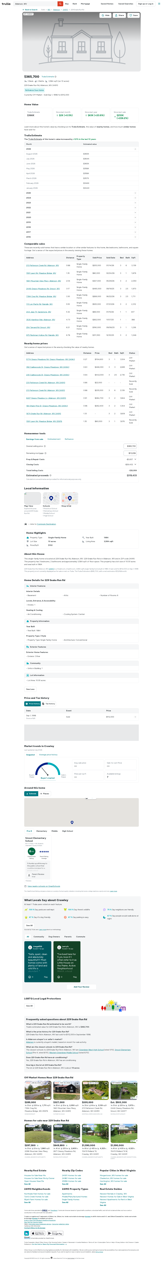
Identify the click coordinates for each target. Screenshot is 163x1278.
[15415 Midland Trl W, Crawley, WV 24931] (124, 1133)
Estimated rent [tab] (54, 439)
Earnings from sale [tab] (34, 439)
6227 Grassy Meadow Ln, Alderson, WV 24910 (46, 398)
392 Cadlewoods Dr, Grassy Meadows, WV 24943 (47, 367)
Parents (68, 937)
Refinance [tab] (69, 439)
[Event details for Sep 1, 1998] (135, 716)
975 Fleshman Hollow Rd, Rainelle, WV (42, 335)
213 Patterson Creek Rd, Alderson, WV (42, 265)
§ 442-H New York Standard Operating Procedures (39, 1220)
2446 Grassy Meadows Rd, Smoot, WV (43, 289)
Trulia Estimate (35, 139)
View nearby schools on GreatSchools (44, 886)
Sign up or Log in (145, 4)
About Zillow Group (41, 1242)
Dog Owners (54, 937)
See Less (31, 689)
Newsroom (71, 1242)
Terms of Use (93, 1242)
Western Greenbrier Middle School (63, 1053)
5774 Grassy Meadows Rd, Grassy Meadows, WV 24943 (50, 359)
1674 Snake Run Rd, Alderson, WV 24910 (43, 413)
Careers (64, 1242)
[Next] (137, 1097)
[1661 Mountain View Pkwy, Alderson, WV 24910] (66, 1090)
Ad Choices (129, 1242)
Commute (80, 937)
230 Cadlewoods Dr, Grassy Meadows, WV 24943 (47, 375)
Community (39, 937)
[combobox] (38, 3)
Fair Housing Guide (55, 1242)
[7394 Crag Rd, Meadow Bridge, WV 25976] (38, 1090)
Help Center (71, 1258)
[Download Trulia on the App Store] (38, 1233)
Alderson (56, 10)
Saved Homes (107, 4)
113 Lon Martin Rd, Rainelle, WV (39, 304)
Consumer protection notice (60, 1224)
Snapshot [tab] (30, 755)
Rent (75, 4)
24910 (65, 10)
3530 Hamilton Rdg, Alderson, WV (40, 320)
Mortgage (85, 4)
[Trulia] (26, 1233)
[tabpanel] (81, 462)
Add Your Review (81, 987)
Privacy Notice (120, 1242)
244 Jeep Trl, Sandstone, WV (38, 312)
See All (30, 925)
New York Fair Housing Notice (33, 1222)
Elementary (42, 831)
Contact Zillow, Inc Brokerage (34, 1228)
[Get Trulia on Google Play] (55, 1233)
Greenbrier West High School (91, 1050)
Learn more (113, 891)
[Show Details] (135, 149)
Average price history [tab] (48, 754)
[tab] (32, 703)
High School (67, 831)
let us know (99, 1252)
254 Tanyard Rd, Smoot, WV (38, 327)
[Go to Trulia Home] (7, 3)
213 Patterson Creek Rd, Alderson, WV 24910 (45, 390)
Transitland (54, 1210)
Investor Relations (81, 1242)
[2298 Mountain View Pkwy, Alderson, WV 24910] (38, 1133)
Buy (67, 4)
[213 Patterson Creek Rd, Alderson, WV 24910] (95, 1090)
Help (112, 1242)
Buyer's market (48, 778)
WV (49, 10)
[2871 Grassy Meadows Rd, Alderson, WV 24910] (66, 1133)
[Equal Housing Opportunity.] (51, 1258)
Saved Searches (125, 4)
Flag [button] (45, 977)
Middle (55, 831)
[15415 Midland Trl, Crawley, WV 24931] (95, 1133)
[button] (60, 3)
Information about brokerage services (40, 1224)
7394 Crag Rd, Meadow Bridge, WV (41, 296)
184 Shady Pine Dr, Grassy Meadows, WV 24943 (47, 406)
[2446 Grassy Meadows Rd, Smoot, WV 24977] (124, 1090)
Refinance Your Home (34, 90)
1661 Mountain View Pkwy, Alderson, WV (43, 281)
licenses (88, 1216)
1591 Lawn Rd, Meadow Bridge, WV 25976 (44, 421)
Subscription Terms (104, 1242)
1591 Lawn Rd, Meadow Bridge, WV (41, 273)
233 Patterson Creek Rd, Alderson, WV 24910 (45, 382)
